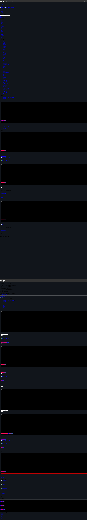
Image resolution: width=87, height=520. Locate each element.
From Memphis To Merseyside (6, 72)
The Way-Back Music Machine (6, 92)
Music (3, 78)
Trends (3, 93)
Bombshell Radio (4, 67)
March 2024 (4, 58)
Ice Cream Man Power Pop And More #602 (7, 433)
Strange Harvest (4, 86)
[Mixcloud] (1, 5)
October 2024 (4, 54)
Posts (3, 82)
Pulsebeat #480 (4, 98)
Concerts (4, 69)
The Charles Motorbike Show (6, 88)
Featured (4, 71)
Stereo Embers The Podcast (6, 85)
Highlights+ (4, 74)
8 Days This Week (5, 63)
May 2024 (4, 57)
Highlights (4, 73)
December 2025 (4, 45)
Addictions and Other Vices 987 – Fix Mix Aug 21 (8, 97)
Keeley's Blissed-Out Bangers (6, 76)
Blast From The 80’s (5, 66)
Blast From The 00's (5, 65)
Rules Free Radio (4, 84)
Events (3, 70)
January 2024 (4, 59)
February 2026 (4, 44)
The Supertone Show (5, 91)
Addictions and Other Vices (6, 64)
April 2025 (4, 50)
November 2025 (4, 46)
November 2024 (4, 53)
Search (8, 15)
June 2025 (4, 49)
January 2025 (4, 52)
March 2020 (4, 60)
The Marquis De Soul (5, 89)
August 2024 (4, 55)
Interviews (4, 75)
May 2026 (4, 42)
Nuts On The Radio (5, 80)
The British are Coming (5, 87)
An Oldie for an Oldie (3, 489)
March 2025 (4, 51)
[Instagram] (1, 6)
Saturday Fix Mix (3, 120)
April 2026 (4, 43)
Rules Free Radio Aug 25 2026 (6, 96)
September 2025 (4, 47)
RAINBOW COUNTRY (5, 83)
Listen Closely (4, 77)
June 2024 (4, 56)
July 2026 (4, 41)
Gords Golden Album (3, 493)
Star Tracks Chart (2, 509)
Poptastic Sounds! (5, 81)
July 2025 (4, 48)
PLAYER (2, 17)
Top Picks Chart (2, 501)
